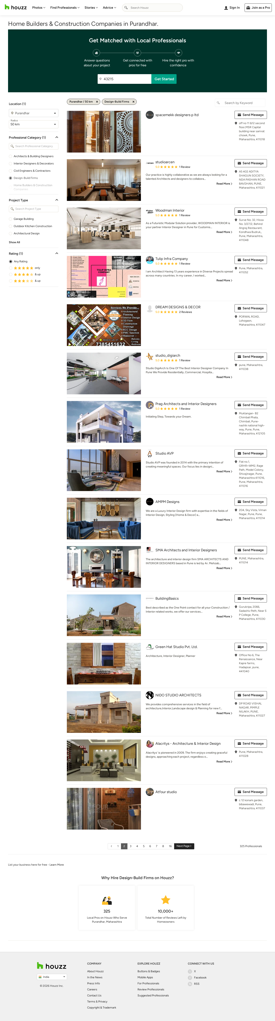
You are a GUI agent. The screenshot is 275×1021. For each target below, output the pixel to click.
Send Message (253, 115)
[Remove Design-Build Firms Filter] (133, 102)
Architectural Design (27, 233)
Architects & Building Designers (34, 156)
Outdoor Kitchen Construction (33, 226)
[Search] (126, 8)
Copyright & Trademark (101, 1007)
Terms (91, 1001)
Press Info (93, 983)
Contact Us (94, 995)
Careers (92, 989)
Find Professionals (63, 7)
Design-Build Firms (26, 178)
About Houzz (95, 971)
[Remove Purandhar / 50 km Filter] (97, 102)
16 (170, 846)
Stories (90, 7)
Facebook (200, 977)
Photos (37, 7)
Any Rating (20, 261)
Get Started (164, 79)
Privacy (102, 1001)
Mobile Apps (145, 977)
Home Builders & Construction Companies (33, 187)
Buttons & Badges (149, 971)
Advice (108, 7)
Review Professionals (151, 989)
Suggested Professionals (153, 995)
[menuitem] (39, 7)
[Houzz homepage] (15, 6)
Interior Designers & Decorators (34, 163)
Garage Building (24, 219)
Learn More (57, 864)
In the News (94, 977)
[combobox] (152, 8)
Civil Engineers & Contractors (32, 170)
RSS (197, 984)
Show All (14, 242)
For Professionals (148, 983)
